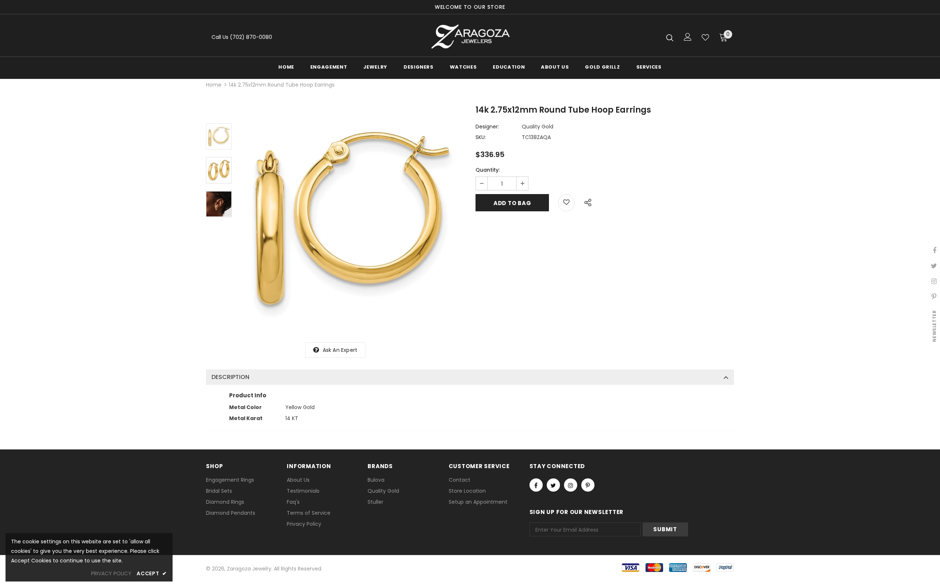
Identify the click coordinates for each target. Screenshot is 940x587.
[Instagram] (570, 485)
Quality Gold (537, 126)
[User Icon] (688, 37)
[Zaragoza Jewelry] (469, 37)
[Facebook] (536, 485)
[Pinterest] (587, 485)
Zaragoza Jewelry (249, 568)
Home (213, 84)
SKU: (481, 137)
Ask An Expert (340, 350)
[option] (351, 219)
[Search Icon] (669, 37)
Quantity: (488, 170)
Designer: (487, 126)
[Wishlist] (705, 37)
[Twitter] (553, 485)
